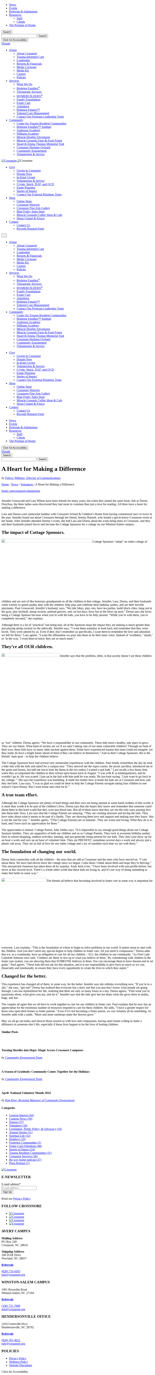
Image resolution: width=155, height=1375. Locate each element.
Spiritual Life (19, 1135)
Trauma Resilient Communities (30, 1152)
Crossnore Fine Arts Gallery (33, 208)
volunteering (32, 490)
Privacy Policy (22, 1198)
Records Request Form (30, 228)
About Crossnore (27, 53)
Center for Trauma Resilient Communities (41, 123)
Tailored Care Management (33, 113)
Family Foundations (28, 99)
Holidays (17, 1139)
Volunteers (26, 484)
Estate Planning (26, 187)
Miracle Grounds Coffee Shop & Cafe (39, 215)
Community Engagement (31, 150)
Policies (21, 77)
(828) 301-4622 (11, 1340)
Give (12, 167)
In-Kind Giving (26, 177)
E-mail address (11, 1184)
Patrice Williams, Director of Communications (32, 478)
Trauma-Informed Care (30, 56)
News (12, 4)
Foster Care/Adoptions (25, 1146)
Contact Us (23, 225)
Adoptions (23, 106)
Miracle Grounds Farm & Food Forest (39, 140)
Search (7, 32)
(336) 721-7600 (11, 1305)
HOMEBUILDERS (30, 96)
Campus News (20, 1118)
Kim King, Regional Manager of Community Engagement (39, 1100)
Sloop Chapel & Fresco (31, 218)
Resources (15, 15)
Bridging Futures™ (28, 109)
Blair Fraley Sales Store (31, 211)
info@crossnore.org (13, 1274)
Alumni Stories (21, 1132)
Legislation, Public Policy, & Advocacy (35, 1129)
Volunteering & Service (31, 154)
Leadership (23, 60)
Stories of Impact (27, 191)
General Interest (21, 1115)
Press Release (19, 1163)
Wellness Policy (18, 1361)
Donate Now (24, 174)
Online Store (24, 201)
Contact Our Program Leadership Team (40, 116)
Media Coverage (26, 67)
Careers (21, 74)
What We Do (24, 84)
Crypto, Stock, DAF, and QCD (35, 184)
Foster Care (23, 103)
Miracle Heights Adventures (33, 137)
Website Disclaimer (20, 1365)
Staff (19, 18)
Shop (12, 197)
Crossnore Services (23, 1156)
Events (13, 8)
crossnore (19, 490)
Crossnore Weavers (28, 204)
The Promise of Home (22, 25)
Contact (13, 221)
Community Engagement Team (23, 1057)
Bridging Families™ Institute (34, 126)
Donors (16, 1122)
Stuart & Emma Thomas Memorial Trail (40, 144)
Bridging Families (28, 88)
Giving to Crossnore (29, 170)
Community (16, 120)
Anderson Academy (28, 130)
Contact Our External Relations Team (39, 194)
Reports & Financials (29, 63)
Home (5, 484)
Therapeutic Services (29, 91)
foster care (8, 490)
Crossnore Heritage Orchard (33, 147)
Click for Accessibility (15, 40)
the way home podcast (25, 1159)
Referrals (7, 1299)
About (13, 50)
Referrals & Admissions (23, 11)
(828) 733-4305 (11, 1271)
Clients (21, 21)
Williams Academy (28, 133)
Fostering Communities (25, 1142)
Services (14, 80)
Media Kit (23, 70)
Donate (6, 43)
